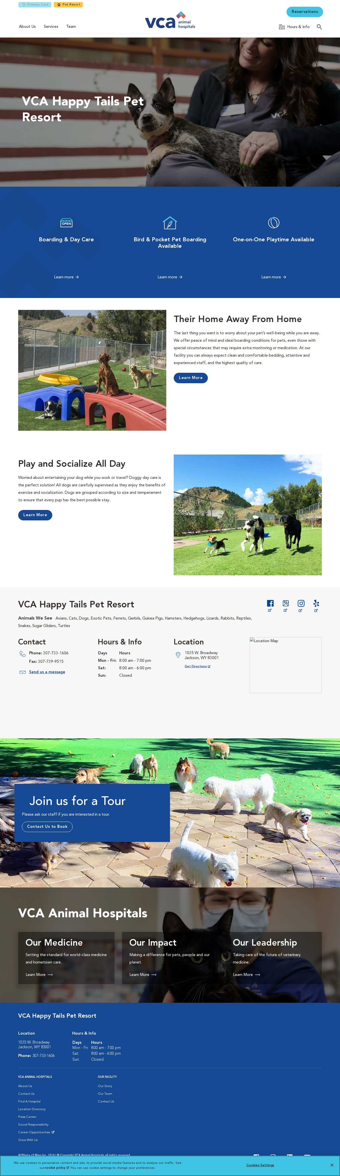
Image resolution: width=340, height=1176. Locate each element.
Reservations (305, 12)
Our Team (105, 1093)
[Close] (332, 1165)
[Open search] (321, 27)
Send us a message (47, 672)
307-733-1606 (55, 653)
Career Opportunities (35, 1133)
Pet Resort (71, 4)
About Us (27, 27)
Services (51, 27)
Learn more (64, 277)
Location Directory (32, 1109)
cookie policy (57, 1167)
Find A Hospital (29, 1101)
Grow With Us (28, 1140)
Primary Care (38, 4)
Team (71, 27)
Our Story (105, 1086)
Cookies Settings (260, 1165)
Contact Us (26, 1093)
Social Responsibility (33, 1124)
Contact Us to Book (47, 827)
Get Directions (201, 666)
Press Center (27, 1117)
